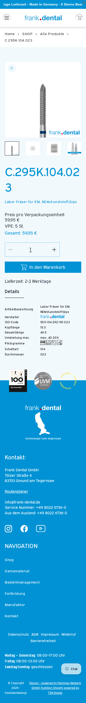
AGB (34, 634)
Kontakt (11, 616)
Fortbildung (15, 593)
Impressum (50, 634)
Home (10, 34)
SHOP (27, 34)
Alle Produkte (52, 34)
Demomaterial (17, 571)
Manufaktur (15, 604)
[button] (6, 18)
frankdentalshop (16, 693)
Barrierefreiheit (43, 641)
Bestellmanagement (22, 582)
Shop (9, 560)
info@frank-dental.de (22, 502)
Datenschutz (18, 634)
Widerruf (68, 634)
